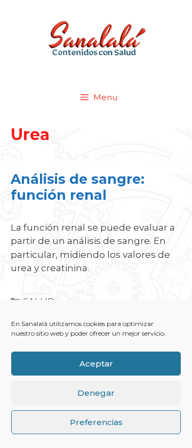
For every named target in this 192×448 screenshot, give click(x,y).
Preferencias (96, 422)
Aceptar (96, 364)
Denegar (96, 393)
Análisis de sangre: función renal (78, 187)
